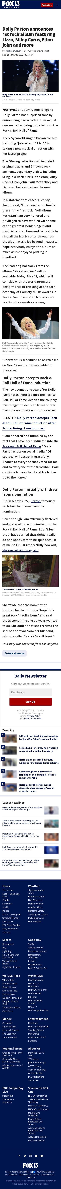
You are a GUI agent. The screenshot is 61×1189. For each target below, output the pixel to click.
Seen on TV (7, 921)
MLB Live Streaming (38, 1105)
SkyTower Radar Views (36, 891)
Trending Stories (36, 1030)
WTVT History (34, 1066)
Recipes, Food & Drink (10, 1002)
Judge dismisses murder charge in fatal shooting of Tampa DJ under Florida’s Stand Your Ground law (21, 862)
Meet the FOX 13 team (36, 1054)
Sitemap (6, 932)
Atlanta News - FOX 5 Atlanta (12, 1066)
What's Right (8, 980)
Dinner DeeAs (9, 987)
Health (5, 907)
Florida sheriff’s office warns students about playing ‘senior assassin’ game (36, 787)
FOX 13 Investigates (11, 914)
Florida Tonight (9, 983)
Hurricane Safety (36, 910)
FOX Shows (33, 1033)
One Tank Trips (9, 990)
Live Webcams (35, 900)
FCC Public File (35, 1073)
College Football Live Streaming (38, 1100)
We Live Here (11, 976)
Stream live (7, 1095)
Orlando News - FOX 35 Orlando (12, 1054)
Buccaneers (8, 944)
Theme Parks (8, 994)
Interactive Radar (36, 896)
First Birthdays (35, 964)
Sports (6, 940)
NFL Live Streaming (37, 1095)
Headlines (32, 1023)
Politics (5, 910)
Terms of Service (32, 718)
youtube (36, 1156)
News (6, 886)
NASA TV (32, 1006)
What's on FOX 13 (36, 1037)
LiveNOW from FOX (37, 989)
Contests (32, 1040)
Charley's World (35, 947)
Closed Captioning (36, 1069)
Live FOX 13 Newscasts (34, 985)
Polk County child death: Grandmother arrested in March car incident (20, 848)
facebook (19, 1156)
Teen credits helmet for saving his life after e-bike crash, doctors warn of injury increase (21, 822)
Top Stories (7, 890)
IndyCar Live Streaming (34, 1114)
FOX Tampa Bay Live (38, 1010)
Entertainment (43, 51)
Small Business (9, 1037)
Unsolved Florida (10, 917)
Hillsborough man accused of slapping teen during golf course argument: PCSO (37, 774)
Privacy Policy (34, 715)
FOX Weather (34, 921)
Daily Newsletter (10, 928)
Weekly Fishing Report (9, 962)
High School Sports (11, 967)
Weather (34, 886)
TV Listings (33, 1059)
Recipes (32, 961)
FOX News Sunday (11, 925)
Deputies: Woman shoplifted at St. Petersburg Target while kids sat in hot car (20, 836)
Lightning (6, 951)
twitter (25, 1156)
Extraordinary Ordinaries (34, 956)
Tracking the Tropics (38, 914)
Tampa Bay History (11, 1007)
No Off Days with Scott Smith (10, 956)
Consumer (7, 903)
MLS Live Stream (36, 1140)
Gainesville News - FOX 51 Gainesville (11, 1060)
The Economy (9, 1033)
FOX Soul (32, 996)
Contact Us (33, 1080)
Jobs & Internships (37, 1062)
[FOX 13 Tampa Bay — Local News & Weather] (11, 4)
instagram (30, 1156)
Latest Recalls (9, 1026)
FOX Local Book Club (38, 1026)
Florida (5, 900)
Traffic (31, 944)
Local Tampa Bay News (10, 895)
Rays (4, 947)
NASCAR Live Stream (38, 1109)
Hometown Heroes (37, 951)
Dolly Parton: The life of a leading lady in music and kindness (27, 95)
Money (6, 1019)
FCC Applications (36, 1076)
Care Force (7, 1011)
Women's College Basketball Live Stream (36, 1130)
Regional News (12, 1048)
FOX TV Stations (29, 51)
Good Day (34, 940)
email (41, 1156)
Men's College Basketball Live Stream (35, 1122)
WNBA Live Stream (37, 1136)
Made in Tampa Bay (12, 997)
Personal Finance (10, 1030)
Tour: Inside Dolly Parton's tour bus (20, 589)
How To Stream (35, 980)
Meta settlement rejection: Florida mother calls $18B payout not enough (22, 808)
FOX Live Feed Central (35, 1002)
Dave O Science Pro (37, 968)
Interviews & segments (8, 1100)
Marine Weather (36, 903)
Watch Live (47, 5)
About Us (34, 1048)
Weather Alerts (35, 907)
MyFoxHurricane (36, 917)
